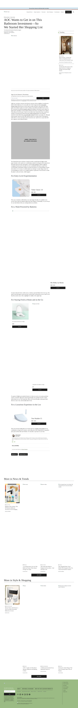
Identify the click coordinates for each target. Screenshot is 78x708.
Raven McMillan (11, 31)
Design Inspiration (66, 683)
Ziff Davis (23, 700)
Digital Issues (65, 691)
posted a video (27, 109)
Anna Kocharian (43, 671)
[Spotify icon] (29, 694)
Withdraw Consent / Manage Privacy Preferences (24, 703)
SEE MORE (39, 676)
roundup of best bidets (40, 428)
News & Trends (12, 17)
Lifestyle (64, 690)
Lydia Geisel (6, 31)
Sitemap (44, 691)
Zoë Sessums (62, 72)
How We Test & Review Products (44, 688)
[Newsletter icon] (18, 694)
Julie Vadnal (61, 672)
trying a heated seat (34, 113)
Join (43, 98)
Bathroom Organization (44, 666)
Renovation (65, 685)
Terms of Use (39, 691)
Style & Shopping (7, 17)
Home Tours (61, 65)
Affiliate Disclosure (26, 691)
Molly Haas (70, 62)
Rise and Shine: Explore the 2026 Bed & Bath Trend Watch (39, 8)
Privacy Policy (24, 100)
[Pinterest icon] (22, 694)
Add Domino (6, 33)
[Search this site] (73, 12)
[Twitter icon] (27, 694)
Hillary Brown (43, 571)
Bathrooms (25, 666)
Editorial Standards (24, 449)
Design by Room (65, 682)
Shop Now (58, 287)
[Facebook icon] (25, 694)
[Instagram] (14, 441)
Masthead (19, 691)
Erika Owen (7, 612)
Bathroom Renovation (9, 606)
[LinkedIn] (12, 441)
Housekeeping (65, 688)
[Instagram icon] (20, 694)
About (19, 688)
